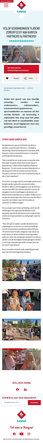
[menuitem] (12, 78)
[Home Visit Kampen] (21, 7)
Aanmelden (34, 402)
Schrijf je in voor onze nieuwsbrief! (19, 397)
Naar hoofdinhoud (7, 1)
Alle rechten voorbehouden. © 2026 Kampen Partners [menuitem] (21, 439)
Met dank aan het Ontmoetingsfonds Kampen (18, 69)
